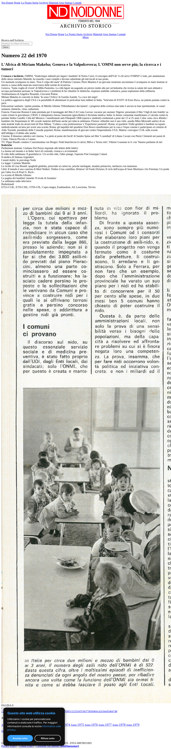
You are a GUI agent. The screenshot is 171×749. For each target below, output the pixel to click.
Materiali (53, 2)
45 (108, 711)
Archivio (43, 2)
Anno (77, 724)
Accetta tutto (20, 738)
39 (92, 711)
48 (116, 711)
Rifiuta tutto (48, 738)
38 (89, 711)
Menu (85, 37)
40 (94, 711)
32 (73, 711)
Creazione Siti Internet (57, 746)
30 (67, 711)
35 (81, 711)
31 (70, 711)
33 (75, 711)
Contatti (77, 2)
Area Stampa (65, 2)
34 (78, 711)
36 (83, 711)
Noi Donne (7, 2)
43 (102, 711)
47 (113, 711)
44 (105, 711)
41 (97, 711)
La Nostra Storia (29, 2)
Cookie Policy (26, 746)
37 (86, 711)
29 (65, 711)
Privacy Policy (9, 746)
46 (110, 711)
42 (100, 711)
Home (17, 2)
